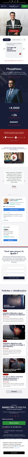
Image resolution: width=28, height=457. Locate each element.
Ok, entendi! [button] (14, 452)
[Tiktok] (12, 416)
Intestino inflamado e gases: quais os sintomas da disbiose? (14, 313)
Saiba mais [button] (17, 447)
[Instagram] (10, 416)
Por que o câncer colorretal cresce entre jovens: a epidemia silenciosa (13, 378)
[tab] (7, 39)
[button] (3, 6)
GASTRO (5, 310)
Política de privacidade (7, 419)
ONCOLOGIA (5, 374)
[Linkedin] (18, 416)
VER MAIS (14, 391)
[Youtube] (15, 416)
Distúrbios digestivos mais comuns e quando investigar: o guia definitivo (14, 345)
